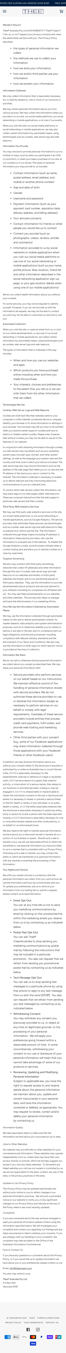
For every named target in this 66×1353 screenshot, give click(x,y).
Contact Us (52, 1322)
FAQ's (32, 1318)
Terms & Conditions (48, 1318)
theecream (15, 1318)
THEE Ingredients (33, 1322)
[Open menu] (8, 11)
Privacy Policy (13, 1322)
